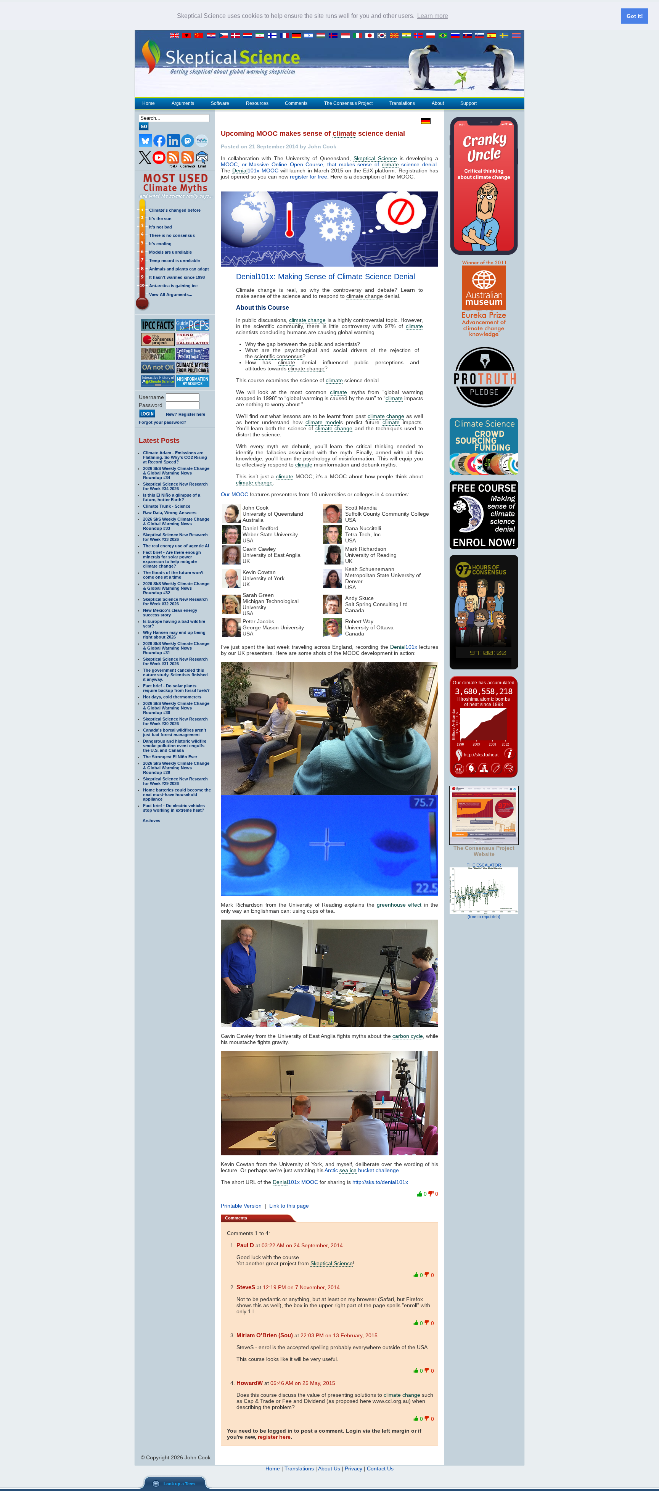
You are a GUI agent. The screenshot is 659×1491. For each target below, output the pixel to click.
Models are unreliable (170, 252)
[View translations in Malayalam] (408, 36)
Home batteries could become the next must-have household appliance (177, 794)
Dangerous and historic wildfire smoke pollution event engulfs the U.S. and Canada (174, 746)
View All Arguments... (170, 294)
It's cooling (160, 243)
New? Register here (185, 414)
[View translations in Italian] (359, 36)
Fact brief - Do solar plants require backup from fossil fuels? (176, 688)
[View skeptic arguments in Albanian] (188, 36)
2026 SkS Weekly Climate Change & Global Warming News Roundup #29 (176, 768)
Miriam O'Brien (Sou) (264, 1335)
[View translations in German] (298, 36)
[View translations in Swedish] (506, 36)
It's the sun (160, 218)
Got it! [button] (635, 16)
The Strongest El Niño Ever (170, 756)
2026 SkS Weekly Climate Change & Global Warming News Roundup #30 (176, 708)
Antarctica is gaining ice (173, 285)
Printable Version (241, 1206)
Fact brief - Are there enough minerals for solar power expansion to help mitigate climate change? (172, 559)
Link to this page (289, 1206)
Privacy (353, 1468)
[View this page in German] (424, 121)
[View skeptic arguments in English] (176, 36)
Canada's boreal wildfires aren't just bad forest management (174, 732)
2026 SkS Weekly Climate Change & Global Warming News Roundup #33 (176, 524)
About (438, 103)
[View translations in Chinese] (200, 36)
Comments (296, 103)
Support (468, 103)
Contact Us (380, 1468)
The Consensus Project (348, 103)
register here (274, 1437)
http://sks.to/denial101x (380, 1182)
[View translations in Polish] (432, 36)
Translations (402, 103)
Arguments (183, 103)
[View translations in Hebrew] (310, 36)
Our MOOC (234, 494)
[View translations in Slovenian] (481, 36)
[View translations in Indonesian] (347, 36)
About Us (329, 1468)
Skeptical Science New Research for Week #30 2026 (175, 721)
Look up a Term (179, 1483)
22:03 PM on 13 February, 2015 (339, 1335)
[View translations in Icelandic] (335, 36)
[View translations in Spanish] (493, 36)
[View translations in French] (286, 36)
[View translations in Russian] (457, 36)
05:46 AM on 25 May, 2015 (302, 1383)
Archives (151, 820)
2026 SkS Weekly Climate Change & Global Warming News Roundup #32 (176, 588)
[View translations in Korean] (384, 36)
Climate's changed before (175, 210)
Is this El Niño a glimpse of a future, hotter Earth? (171, 497)
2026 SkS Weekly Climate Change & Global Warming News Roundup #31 (176, 648)
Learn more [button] (432, 16)
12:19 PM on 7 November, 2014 (301, 1287)
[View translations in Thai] (517, 36)
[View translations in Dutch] (249, 36)
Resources (257, 103)
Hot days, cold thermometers (172, 697)
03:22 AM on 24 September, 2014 (302, 1245)
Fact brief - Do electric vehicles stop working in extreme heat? (174, 807)
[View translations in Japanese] (371, 36)
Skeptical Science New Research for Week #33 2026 (175, 537)
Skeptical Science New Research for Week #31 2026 (175, 661)
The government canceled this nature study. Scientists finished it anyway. (175, 675)
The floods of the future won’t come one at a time (173, 574)
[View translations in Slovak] (469, 36)
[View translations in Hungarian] (323, 36)
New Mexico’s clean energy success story (170, 612)
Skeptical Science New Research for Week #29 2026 (175, 781)
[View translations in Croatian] (213, 36)
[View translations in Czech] (225, 36)
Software (220, 103)
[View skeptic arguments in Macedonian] (396, 36)
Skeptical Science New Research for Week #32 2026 (175, 601)
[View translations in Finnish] (274, 36)
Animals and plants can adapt (179, 269)
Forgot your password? (162, 422)
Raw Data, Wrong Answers (169, 512)
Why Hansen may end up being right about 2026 (174, 634)
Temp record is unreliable (174, 260)
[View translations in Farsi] (262, 36)
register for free (308, 177)
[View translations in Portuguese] (445, 36)
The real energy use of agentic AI (176, 546)
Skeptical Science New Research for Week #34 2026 (175, 486)
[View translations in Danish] (237, 36)
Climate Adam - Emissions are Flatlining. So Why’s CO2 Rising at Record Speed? (175, 457)
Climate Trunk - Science (166, 506)
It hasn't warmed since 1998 (177, 277)
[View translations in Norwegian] (420, 36)
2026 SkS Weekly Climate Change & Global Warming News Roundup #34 (176, 473)
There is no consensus (172, 235)
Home (148, 103)
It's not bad (160, 227)
